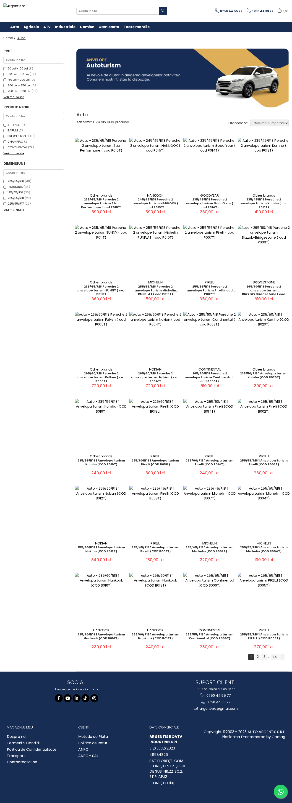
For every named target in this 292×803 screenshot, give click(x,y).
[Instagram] (94, 698)
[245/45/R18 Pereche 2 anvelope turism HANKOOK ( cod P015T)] (155, 164)
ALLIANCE (14, 125)
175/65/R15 (15, 187)
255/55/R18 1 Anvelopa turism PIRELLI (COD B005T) (264, 636)
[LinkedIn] (77, 698)
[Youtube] (68, 698)
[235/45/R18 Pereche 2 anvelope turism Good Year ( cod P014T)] (209, 164)
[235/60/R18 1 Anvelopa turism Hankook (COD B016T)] (101, 599)
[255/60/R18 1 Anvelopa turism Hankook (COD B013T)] (155, 599)
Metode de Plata (93, 736)
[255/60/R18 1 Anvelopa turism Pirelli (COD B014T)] (209, 425)
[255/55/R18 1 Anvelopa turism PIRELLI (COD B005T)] (264, 599)
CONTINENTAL (17, 147)
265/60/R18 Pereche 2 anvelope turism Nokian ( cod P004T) (155, 377)
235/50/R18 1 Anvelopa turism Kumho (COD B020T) (263, 375)
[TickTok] (85, 698)
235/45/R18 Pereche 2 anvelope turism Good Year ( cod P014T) (209, 203)
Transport (16, 755)
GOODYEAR (209, 195)
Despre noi (16, 736)
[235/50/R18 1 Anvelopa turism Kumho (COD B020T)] (264, 338)
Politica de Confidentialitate (31, 749)
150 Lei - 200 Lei (19, 79)
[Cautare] (163, 11)
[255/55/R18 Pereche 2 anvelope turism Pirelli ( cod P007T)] (209, 251)
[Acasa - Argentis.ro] (33, 10)
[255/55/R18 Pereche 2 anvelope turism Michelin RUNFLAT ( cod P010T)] (155, 251)
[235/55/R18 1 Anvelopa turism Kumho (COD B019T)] (101, 425)
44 (274, 656)
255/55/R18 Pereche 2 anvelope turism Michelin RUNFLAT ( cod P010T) (155, 290)
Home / (9, 38)
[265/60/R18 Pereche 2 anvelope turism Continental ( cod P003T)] (209, 338)
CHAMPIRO (15, 141)
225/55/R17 (16, 203)
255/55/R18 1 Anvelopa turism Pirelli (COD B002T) (264, 463)
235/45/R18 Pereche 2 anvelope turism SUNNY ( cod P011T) (101, 290)
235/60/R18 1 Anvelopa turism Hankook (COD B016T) (101, 636)
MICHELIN (155, 282)
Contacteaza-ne (22, 762)
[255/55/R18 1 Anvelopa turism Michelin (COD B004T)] (264, 512)
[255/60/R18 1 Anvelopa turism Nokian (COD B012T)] (101, 512)
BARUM (13, 130)
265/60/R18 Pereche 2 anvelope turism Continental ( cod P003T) (210, 377)
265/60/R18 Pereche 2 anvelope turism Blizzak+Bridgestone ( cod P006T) (263, 290)
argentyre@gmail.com (218, 708)
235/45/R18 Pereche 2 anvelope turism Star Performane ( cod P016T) (101, 203)
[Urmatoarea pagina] (282, 657)
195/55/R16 (15, 192)
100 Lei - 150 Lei (18, 74)
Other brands (101, 195)
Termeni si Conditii (23, 743)
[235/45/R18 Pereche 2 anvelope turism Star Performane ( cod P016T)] (101, 164)
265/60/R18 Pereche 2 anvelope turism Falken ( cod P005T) (101, 377)
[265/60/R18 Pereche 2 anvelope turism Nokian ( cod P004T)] (155, 338)
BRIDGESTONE (17, 136)
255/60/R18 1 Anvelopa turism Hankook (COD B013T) (155, 636)
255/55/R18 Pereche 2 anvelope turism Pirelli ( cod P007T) (210, 290)
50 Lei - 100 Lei (18, 68)
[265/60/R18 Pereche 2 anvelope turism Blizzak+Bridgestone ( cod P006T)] (264, 251)
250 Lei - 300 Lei (19, 91)
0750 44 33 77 (218, 702)
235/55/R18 (16, 198)
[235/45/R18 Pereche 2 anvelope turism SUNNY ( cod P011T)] (101, 251)
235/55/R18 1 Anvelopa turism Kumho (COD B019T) (101, 463)
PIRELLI (209, 282)
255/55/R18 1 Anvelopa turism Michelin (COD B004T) (264, 549)
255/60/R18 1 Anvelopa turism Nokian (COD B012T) (101, 549)
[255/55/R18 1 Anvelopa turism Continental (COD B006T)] (209, 599)
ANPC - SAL (88, 755)
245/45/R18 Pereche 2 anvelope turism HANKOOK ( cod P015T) (155, 203)
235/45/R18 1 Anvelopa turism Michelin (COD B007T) (209, 549)
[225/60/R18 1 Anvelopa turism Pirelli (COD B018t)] (155, 425)
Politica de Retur (92, 743)
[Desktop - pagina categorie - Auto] (182, 77)
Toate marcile (137, 26)
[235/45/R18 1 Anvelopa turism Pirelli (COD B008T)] (155, 512)
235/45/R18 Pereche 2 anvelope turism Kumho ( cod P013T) (264, 203)
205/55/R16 (16, 181)
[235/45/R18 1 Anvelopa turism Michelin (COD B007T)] (209, 512)
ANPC (83, 749)
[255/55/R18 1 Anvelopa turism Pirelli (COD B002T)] (264, 425)
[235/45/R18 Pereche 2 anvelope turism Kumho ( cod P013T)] (264, 164)
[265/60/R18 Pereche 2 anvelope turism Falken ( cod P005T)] (101, 338)
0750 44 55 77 (218, 695)
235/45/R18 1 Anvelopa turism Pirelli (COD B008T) (155, 549)
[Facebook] (59, 698)
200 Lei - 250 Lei (19, 85)
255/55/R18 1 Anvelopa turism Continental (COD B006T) (209, 636)
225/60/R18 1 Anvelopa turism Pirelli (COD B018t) (155, 463)
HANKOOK (155, 195)
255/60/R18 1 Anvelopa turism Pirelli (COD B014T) (209, 463)
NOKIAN (155, 369)
